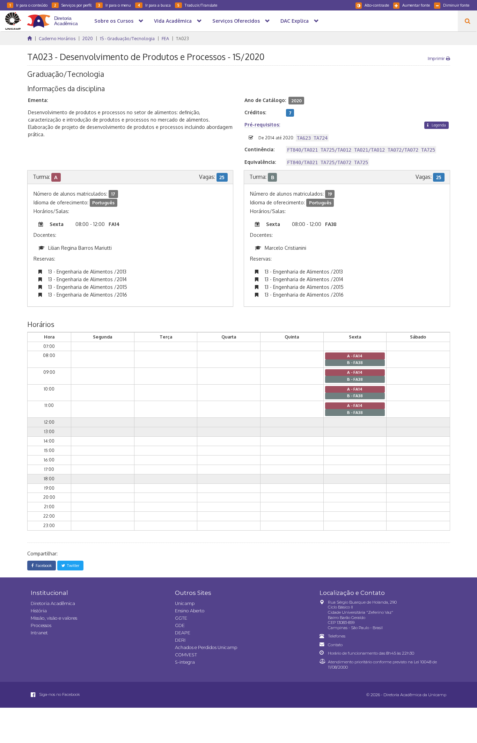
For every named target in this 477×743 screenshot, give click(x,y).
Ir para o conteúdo (28, 5)
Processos (41, 625)
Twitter (72, 565)
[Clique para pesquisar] (467, 20)
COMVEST (186, 654)
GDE (180, 625)
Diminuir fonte (456, 5)
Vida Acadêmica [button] (173, 21)
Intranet (39, 632)
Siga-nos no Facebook (59, 694)
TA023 (182, 38)
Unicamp (185, 603)
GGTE (181, 618)
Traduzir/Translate (197, 5)
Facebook (43, 565)
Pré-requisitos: (262, 125)
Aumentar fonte (416, 5)
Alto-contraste (377, 5)
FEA (165, 38)
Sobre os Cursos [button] (113, 21)
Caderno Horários (57, 38)
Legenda (438, 125)
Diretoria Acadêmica (53, 603)
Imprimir (437, 58)
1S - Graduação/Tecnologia (127, 38)
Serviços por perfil (72, 5)
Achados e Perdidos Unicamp (206, 647)
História (39, 610)
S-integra (185, 662)
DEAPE (182, 632)
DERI (180, 640)
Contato (335, 644)
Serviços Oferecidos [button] (236, 21)
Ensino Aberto (190, 610)
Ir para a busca (154, 5)
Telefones (336, 636)
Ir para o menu (114, 5)
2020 (87, 38)
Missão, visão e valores (54, 618)
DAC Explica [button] (294, 21)
